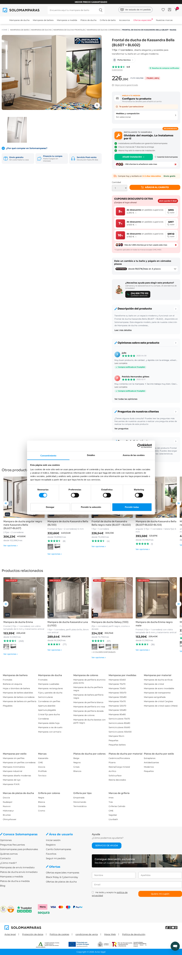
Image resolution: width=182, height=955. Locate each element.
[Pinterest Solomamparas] (175, 928)
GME (40, 762)
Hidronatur (8, 810)
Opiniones (6, 840)
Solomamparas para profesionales (19, 849)
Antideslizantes (151, 762)
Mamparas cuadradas (48, 684)
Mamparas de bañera (43, 20)
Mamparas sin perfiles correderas (19, 762)
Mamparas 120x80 (117, 710)
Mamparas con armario (49, 732)
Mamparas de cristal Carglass (158, 701)
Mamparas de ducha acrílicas (158, 679)
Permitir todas (132, 507)
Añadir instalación (132, 157)
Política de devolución (133, 934)
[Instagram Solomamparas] (169, 928)
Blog (2, 885)
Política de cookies (59, 934)
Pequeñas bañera (117, 744)
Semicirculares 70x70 (119, 718)
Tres (111, 802)
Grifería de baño (108, 20)
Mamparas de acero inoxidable (159, 688)
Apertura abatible (46, 705)
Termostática (79, 806)
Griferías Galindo (117, 806)
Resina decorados (117, 780)
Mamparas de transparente (157, 692)
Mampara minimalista (14, 767)
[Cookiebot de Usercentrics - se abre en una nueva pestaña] (139, 446)
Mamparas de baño (19, 30)
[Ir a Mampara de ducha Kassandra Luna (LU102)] (68, 597)
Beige (76, 758)
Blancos (77, 771)
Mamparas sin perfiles (13, 758)
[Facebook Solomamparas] (167, 928)
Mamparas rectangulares (50, 688)
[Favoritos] (163, 9)
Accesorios (124, 20)
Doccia (41, 767)
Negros (77, 762)
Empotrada (78, 797)
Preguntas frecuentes (12, 844)
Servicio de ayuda (106, 845)
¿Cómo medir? (8, 863)
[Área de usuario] (169, 9)
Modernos (149, 767)
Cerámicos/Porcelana (119, 758)
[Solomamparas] (48, 927)
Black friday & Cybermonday (62, 877)
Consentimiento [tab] (48, 455)
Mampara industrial (12, 771)
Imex (111, 797)
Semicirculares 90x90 (119, 727)
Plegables (8, 705)
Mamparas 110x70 (117, 701)
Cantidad (116, 182)
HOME (4, 30)
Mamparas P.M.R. (11, 784)
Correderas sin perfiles (49, 701)
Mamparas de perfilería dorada (88, 711)
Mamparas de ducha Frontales (69, 30)
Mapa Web (110, 934)
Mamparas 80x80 (117, 714)
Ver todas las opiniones (125, 399)
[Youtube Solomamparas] (172, 928)
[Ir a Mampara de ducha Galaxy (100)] (112, 597)
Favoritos (51, 853)
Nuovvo (7, 806)
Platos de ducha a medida (15, 881)
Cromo (41, 810)
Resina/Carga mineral (119, 767)
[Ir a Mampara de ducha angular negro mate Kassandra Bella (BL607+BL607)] (24, 497)
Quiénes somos (9, 853)
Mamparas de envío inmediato (17, 867)
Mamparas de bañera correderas (19, 697)
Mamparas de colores (84, 715)
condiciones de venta (87, 934)
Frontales (7, 679)
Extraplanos (149, 758)
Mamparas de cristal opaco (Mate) (161, 705)
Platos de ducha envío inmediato (19, 872)
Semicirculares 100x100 (120, 732)
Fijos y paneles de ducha (50, 692)
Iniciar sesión (53, 840)
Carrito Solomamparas (58, 849)
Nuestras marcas (164, 20)
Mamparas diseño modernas (17, 775)
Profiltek (42, 771)
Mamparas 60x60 (117, 679)
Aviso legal (10, 934)
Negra (41, 797)
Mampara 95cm (116, 736)
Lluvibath (113, 819)
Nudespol (7, 802)
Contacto (5, 858)
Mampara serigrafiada (155, 697)
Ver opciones (10, 545)
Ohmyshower (9, 819)
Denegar (50, 507)
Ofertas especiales (142, 20)
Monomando (79, 802)
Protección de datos (32, 934)
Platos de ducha (88, 20)
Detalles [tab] (91, 455)
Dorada (41, 806)
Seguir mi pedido (56, 858)
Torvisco (42, 775)
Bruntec (7, 815)
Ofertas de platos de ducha (61, 881)
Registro (51, 844)
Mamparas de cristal (154, 684)
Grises (76, 767)
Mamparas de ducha (19, 20)
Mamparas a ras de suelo (50, 727)
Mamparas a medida (67, 20)
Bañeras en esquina (12, 684)
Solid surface (115, 775)
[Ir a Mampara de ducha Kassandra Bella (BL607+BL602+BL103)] (156, 497)
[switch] (75, 495)
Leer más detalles (123, 330)
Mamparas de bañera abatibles (18, 692)
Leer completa (120, 363)
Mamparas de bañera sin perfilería (19, 701)
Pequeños (149, 771)
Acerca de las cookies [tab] (134, 455)
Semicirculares (45, 697)
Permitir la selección (91, 507)
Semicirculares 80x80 (119, 723)
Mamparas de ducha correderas (103, 30)
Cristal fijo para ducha (49, 714)
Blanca (41, 802)
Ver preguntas (121, 428)
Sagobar (113, 815)
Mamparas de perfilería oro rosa (89, 706)
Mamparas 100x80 (117, 697)
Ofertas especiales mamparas (62, 872)
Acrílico (112, 771)
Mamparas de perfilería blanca (88, 702)
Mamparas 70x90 (117, 688)
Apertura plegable (47, 710)
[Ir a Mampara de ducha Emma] (24, 597)
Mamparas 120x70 (117, 705)
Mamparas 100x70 (117, 692)
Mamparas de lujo (11, 780)
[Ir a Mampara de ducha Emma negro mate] (156, 597)
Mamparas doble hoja (48, 723)
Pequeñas (113, 740)
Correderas (43, 718)
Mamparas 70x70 (117, 684)
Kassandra (43, 758)
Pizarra (112, 762)
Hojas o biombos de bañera (16, 688)
